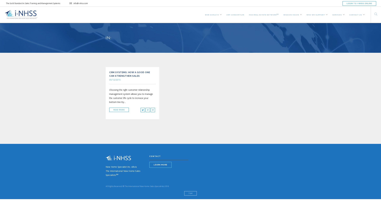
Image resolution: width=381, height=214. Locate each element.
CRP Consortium (235, 14)
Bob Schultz (212, 14)
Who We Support (315, 14)
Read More (119, 110)
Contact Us (355, 14)
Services (337, 14)
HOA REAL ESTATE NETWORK (264, 14)
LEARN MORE (160, 165)
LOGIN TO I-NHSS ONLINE (359, 3)
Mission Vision (291, 14)
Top (190, 193)
